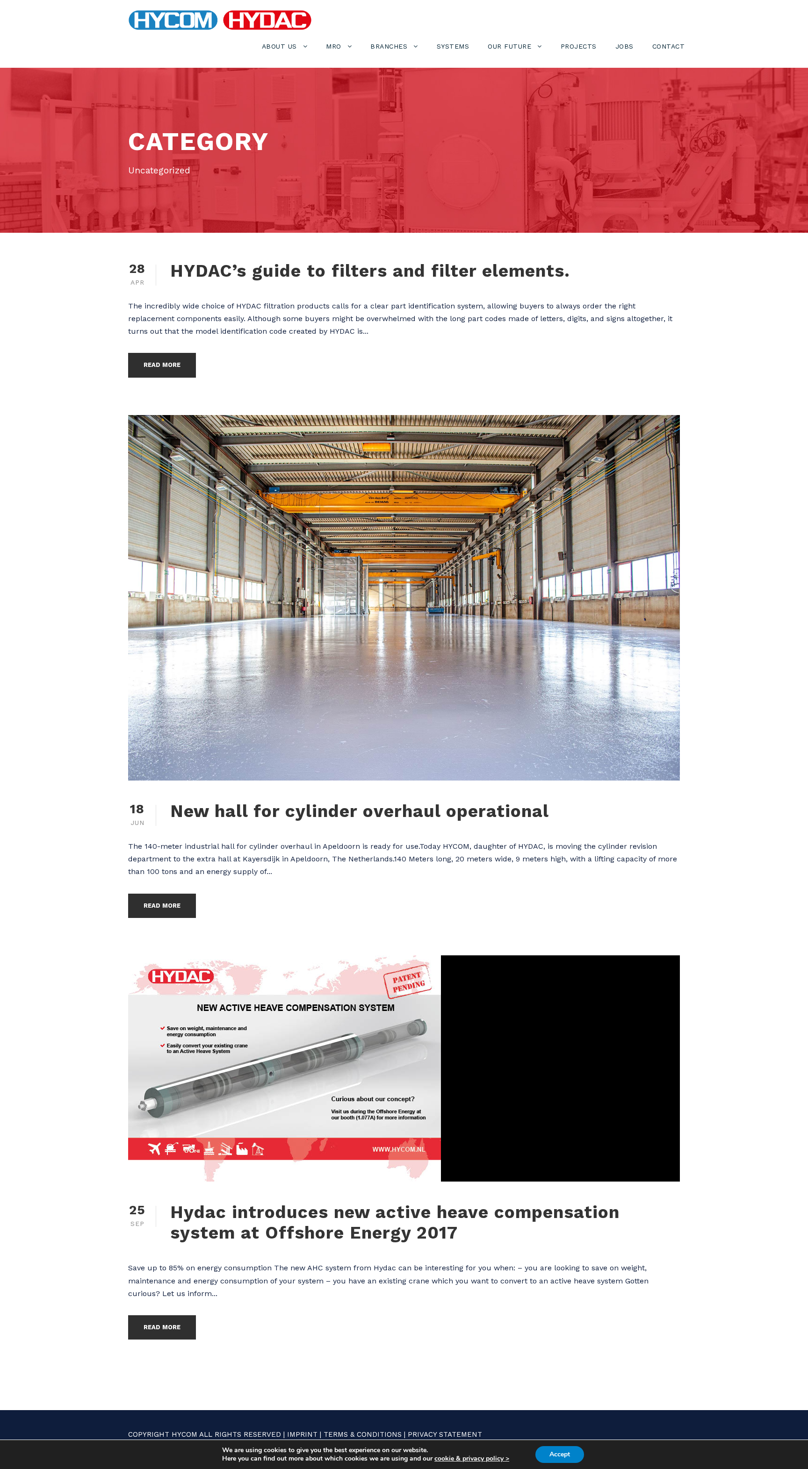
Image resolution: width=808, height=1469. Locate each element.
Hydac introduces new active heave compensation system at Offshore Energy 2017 (395, 1222)
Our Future (509, 46)
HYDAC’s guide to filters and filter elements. (370, 271)
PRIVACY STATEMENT (445, 1434)
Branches (388, 46)
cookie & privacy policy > (471, 1458)
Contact (668, 46)
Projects (579, 46)
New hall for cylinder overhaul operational (359, 811)
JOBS (624, 46)
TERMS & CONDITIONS (363, 1434)
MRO (333, 46)
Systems (453, 46)
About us (279, 46)
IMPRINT (302, 1434)
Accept (559, 1454)
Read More (162, 364)
